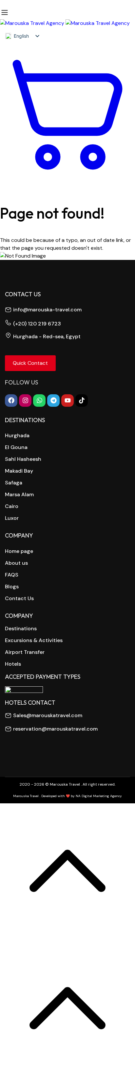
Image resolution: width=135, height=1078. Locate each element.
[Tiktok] (81, 400)
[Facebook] (11, 400)
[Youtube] (67, 400)
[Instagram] (25, 400)
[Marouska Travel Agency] (65, 23)
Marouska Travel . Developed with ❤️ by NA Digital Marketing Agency (67, 796)
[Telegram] (53, 400)
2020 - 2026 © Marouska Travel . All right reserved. (67, 784)
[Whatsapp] (39, 400)
